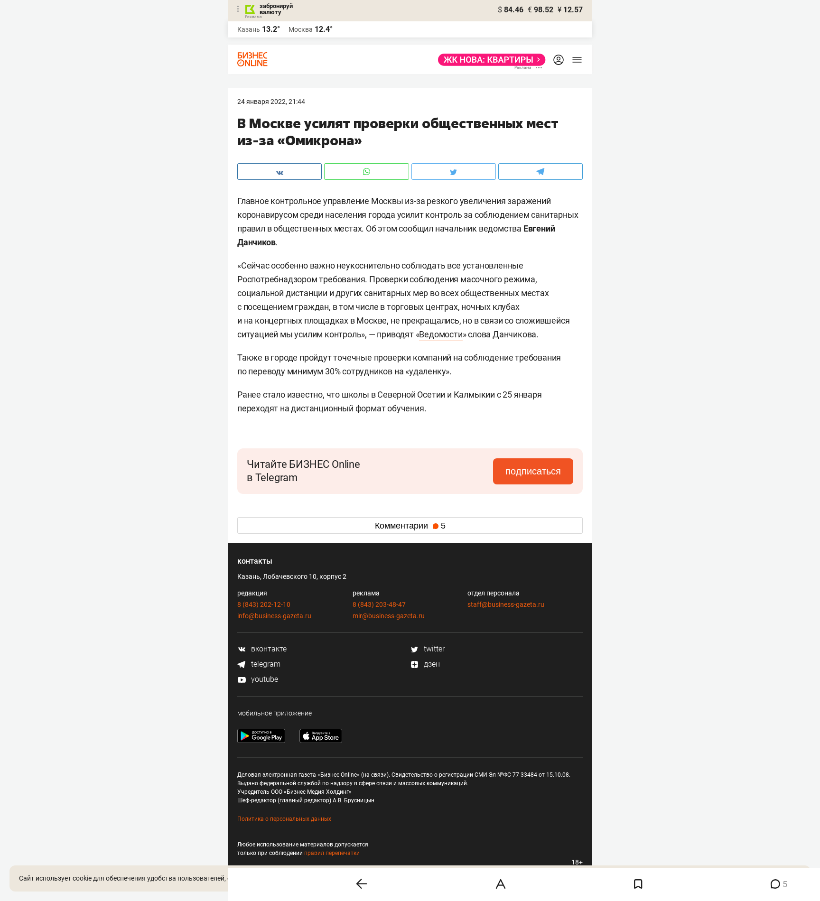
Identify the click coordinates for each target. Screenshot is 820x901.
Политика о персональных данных (284, 819)
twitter (433, 648)
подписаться (533, 471)
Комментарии (410, 525)
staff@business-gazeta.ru (505, 604)
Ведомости (440, 334)
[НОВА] (489, 60)
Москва (301, 29)
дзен (431, 664)
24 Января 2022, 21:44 (271, 101)
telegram (264, 664)
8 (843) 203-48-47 (379, 604)
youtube (263, 679)
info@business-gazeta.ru (274, 616)
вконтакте (268, 648)
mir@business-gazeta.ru (389, 616)
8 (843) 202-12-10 (263, 604)
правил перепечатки (332, 853)
